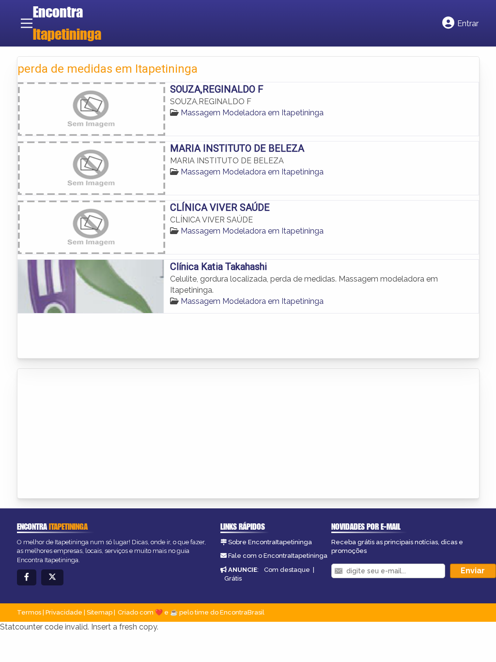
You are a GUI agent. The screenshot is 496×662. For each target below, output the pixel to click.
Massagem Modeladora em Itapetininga (252, 112)
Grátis (233, 578)
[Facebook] (26, 577)
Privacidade (64, 612)
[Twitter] (52, 577)
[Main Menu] (26, 23)
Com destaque (287, 569)
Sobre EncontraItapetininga (270, 542)
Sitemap (99, 612)
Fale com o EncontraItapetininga (277, 555)
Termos (29, 612)
